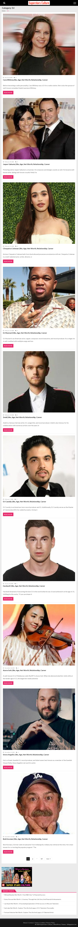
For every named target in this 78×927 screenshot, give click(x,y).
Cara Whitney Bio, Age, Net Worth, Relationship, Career (25, 80)
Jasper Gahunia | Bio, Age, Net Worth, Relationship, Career (26, 164)
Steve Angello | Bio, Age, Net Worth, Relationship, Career (26, 755)
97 (42, 859)
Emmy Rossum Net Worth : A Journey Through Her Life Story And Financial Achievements (32, 899)
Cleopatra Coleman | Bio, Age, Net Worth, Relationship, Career (28, 248)
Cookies (42, 923)
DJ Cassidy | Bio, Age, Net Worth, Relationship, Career (24, 502)
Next (47, 859)
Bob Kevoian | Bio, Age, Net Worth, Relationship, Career (25, 839)
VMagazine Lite (71, 924)
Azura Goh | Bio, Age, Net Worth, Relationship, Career (24, 670)
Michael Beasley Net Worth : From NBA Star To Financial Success (24, 895)
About (25, 923)
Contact (31, 923)
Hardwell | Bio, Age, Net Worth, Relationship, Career (24, 586)
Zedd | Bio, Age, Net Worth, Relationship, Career (22, 417)
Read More (8, 92)
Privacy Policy (50, 923)
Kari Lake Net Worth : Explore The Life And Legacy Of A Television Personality (29, 908)
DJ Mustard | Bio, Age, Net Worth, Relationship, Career (25, 333)
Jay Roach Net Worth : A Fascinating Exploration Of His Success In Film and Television (31, 904)
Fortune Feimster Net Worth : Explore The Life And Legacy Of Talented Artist (29, 912)
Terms (37, 923)
